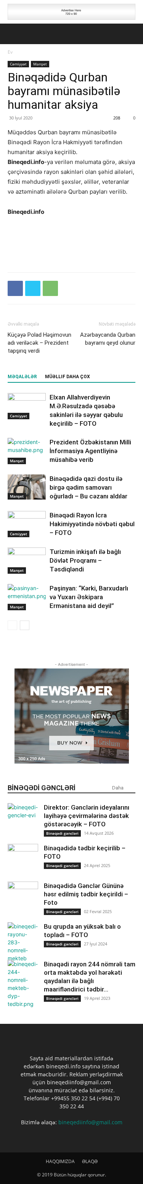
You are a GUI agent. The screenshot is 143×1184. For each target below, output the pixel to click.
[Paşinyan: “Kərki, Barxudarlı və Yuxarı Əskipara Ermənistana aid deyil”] (27, 597)
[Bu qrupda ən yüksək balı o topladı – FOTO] (23, 942)
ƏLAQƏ (90, 1161)
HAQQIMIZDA (60, 1161)
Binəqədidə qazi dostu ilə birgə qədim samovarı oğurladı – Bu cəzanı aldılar (88, 487)
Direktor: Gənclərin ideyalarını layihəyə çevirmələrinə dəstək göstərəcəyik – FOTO (86, 816)
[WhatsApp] (50, 288)
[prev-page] (12, 625)
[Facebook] (15, 288)
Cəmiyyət (18, 64)
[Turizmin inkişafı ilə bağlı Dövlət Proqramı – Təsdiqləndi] (27, 560)
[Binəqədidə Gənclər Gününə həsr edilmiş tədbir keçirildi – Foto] (23, 897)
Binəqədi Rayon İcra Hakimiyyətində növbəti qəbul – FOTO (92, 523)
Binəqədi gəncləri (62, 833)
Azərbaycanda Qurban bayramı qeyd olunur (107, 338)
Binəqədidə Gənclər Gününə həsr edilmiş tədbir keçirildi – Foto (86, 894)
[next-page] (24, 625)
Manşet (40, 64)
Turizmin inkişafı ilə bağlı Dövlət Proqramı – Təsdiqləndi (85, 560)
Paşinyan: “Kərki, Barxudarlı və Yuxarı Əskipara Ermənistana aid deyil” (89, 597)
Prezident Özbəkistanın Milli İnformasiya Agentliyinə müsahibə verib (90, 450)
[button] (13, 34)
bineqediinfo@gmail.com (90, 1122)
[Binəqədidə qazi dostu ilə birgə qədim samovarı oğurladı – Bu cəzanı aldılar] (27, 487)
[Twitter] (32, 288)
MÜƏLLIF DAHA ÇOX (67, 376)
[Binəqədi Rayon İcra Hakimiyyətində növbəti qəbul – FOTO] (27, 524)
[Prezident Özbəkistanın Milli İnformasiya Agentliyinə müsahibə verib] (27, 451)
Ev (10, 52)
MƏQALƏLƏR (22, 376)
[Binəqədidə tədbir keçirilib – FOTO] (23, 859)
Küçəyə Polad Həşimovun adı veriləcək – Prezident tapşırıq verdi (39, 342)
